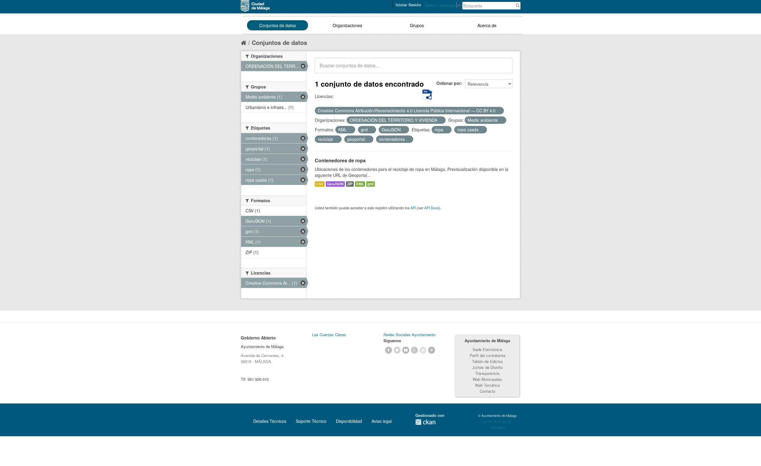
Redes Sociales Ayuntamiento (409, 334)
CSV (319, 183)
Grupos (417, 25)
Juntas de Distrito (487, 367)
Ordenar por (448, 83)
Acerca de (486, 25)
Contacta (487, 391)
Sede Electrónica (487, 349)
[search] (504, 68)
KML (360, 183)
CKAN (425, 422)
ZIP (350, 183)
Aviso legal (382, 421)
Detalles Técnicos (269, 421)
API (413, 207)
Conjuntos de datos (277, 25)
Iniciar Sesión (408, 4)
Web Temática (487, 385)
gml (370, 183)
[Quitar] (499, 110)
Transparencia (487, 373)
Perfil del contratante (487, 355)
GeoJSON (335, 183)
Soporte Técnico (311, 421)
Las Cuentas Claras (329, 334)
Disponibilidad (349, 421)
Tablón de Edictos (487, 361)
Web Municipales (487, 379)
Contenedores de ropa (340, 160)
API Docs (431, 207)
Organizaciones (347, 25)
